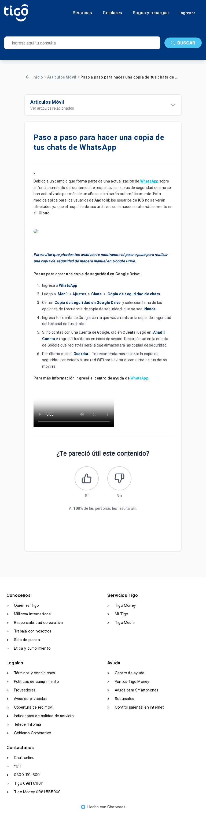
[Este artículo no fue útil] (119, 478)
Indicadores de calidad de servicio (39, 715)
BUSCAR (186, 43)
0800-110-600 (23, 774)
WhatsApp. (139, 378)
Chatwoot (116, 807)
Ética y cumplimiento (28, 648)
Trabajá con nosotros (28, 631)
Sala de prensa (23, 639)
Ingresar (187, 13)
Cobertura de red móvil (29, 707)
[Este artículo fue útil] (87, 478)
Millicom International (29, 614)
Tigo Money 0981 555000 (33, 792)
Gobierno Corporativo (28, 733)
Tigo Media (121, 622)
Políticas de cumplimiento (32, 681)
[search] (82, 43)
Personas (82, 13)
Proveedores (20, 690)
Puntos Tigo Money (128, 681)
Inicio (37, 77)
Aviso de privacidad (26, 698)
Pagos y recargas (151, 13)
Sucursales (120, 698)
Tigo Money (121, 605)
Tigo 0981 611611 (24, 783)
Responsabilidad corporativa (34, 622)
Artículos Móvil (61, 77)
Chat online (20, 757)
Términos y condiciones (30, 673)
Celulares (112, 13)
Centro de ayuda (125, 673)
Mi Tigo (117, 614)
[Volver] (27, 77)
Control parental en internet (135, 707)
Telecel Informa (23, 724)
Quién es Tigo (22, 605)
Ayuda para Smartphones (132, 690)
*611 (13, 766)
